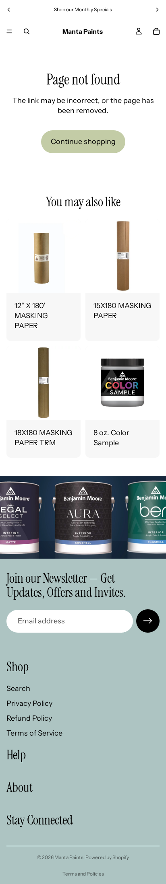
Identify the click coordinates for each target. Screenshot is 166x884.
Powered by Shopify (107, 857)
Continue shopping (83, 141)
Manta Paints (68, 857)
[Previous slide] (9, 10)
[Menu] (9, 31)
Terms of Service (34, 733)
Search (18, 688)
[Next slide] (157, 10)
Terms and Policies (83, 874)
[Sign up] (148, 621)
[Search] (26, 31)
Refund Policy (29, 718)
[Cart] (156, 31)
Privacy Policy (29, 703)
